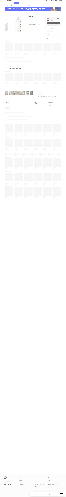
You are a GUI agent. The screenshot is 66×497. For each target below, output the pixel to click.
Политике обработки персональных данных (49, 494)
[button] (6, 20)
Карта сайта (10, 494)
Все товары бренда (14, 110)
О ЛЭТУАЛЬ (20, 477)
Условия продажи (36, 481)
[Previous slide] (58, 118)
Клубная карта (20, 480)
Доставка (35, 480)
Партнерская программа (51, 481)
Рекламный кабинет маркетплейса (52, 484)
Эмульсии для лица (25, 5)
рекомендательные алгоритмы (45, 493)
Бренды (49, 477)
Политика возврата (36, 486)
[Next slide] (6, 31)
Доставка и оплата (50, 0)
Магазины (46, 0)
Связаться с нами (60, 0)
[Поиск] (53, 3)
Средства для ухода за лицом (14, 5)
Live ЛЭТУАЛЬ (35, 489)
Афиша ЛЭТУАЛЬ (36, 490)
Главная (6, 5)
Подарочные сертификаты (22, 481)
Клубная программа (55, 0)
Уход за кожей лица (20, 5)
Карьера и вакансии (21, 484)
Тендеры (49, 480)
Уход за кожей (8, 5)
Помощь (34, 477)
